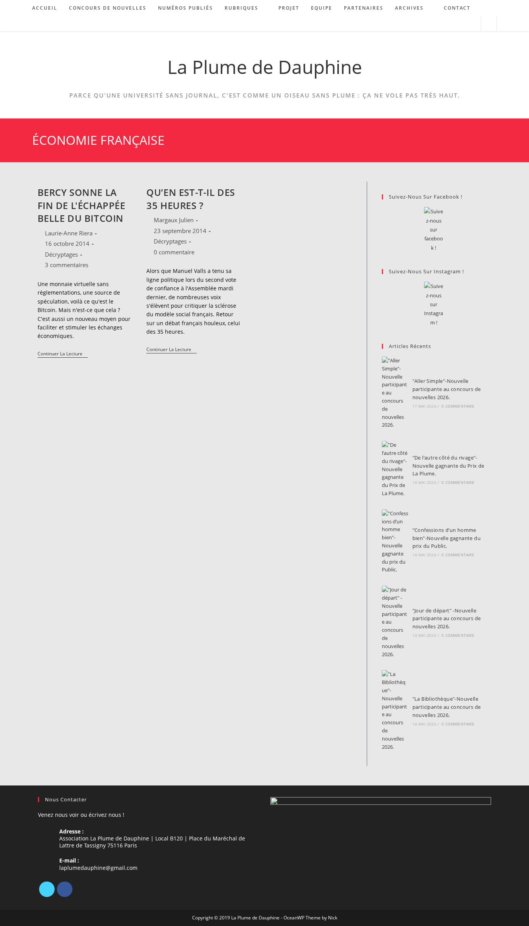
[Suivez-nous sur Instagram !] (433, 304)
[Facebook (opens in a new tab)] (450, 23)
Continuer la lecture (63, 354)
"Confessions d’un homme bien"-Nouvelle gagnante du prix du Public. (446, 538)
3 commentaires (66, 265)
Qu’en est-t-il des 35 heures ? (190, 199)
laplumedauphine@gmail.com (98, 867)
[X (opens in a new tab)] (440, 23)
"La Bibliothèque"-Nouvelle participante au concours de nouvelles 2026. (446, 707)
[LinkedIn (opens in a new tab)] (461, 23)
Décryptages (61, 254)
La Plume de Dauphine (264, 66)
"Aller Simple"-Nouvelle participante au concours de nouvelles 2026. (446, 389)
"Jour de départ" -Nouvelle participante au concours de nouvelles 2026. (446, 618)
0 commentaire (174, 252)
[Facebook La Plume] (433, 229)
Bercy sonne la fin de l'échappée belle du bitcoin (81, 205)
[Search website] (488, 23)
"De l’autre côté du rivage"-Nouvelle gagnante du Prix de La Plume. (448, 465)
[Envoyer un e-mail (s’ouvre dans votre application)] (471, 23)
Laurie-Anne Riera (69, 233)
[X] (47, 889)
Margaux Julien (174, 220)
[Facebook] (64, 889)
